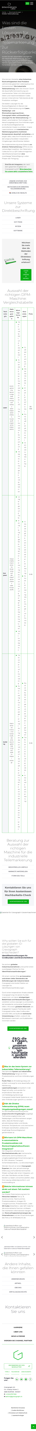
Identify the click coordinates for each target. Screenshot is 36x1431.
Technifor (15, 1372)
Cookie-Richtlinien (18, 1410)
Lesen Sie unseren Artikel (26, 274)
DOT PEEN (18, 222)
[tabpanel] (18, 867)
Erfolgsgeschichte (18, 1292)
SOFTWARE (18, 230)
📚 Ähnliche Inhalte (18, 193)
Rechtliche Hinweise (18, 1408)
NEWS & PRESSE (18, 1336)
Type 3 (7, 1372)
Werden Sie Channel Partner (18, 1340)
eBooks (18, 1287)
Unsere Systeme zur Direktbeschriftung (18, 182)
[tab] (18, 1254)
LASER (18, 218)
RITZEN (18, 226)
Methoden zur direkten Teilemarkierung (18, 188)
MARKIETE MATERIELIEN (18, 871)
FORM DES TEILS (18, 876)
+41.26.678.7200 (11, 1394)
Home (4, 12)
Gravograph (26, 1372)
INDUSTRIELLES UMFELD (18, 867)
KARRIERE (18, 1327)
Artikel (18, 1283)
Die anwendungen (15, 12)
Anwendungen (18, 1279)
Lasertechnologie (18, 1415)
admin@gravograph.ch (14, 1396)
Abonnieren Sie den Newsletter (16, 1366)
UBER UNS (18, 1332)
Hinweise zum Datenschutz (18, 1413)
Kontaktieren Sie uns (18, 901)
